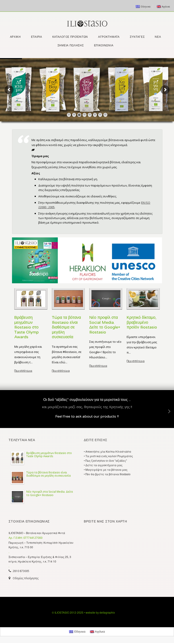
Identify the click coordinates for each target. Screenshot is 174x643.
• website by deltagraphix (99, 612)
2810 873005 (21, 571)
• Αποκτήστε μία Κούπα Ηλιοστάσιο (107, 451)
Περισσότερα (23, 370)
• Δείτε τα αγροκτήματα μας (103, 465)
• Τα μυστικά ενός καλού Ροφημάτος (108, 456)
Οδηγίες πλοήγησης (26, 578)
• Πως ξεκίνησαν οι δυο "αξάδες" (105, 460)
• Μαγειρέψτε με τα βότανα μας (106, 469)
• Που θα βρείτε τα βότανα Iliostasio (107, 474)
